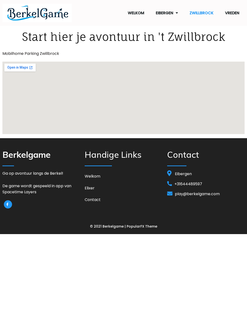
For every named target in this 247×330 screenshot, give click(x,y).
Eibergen (164, 13)
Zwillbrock (201, 13)
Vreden (232, 13)
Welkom (136, 13)
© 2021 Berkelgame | (108, 226)
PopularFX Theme (142, 226)
